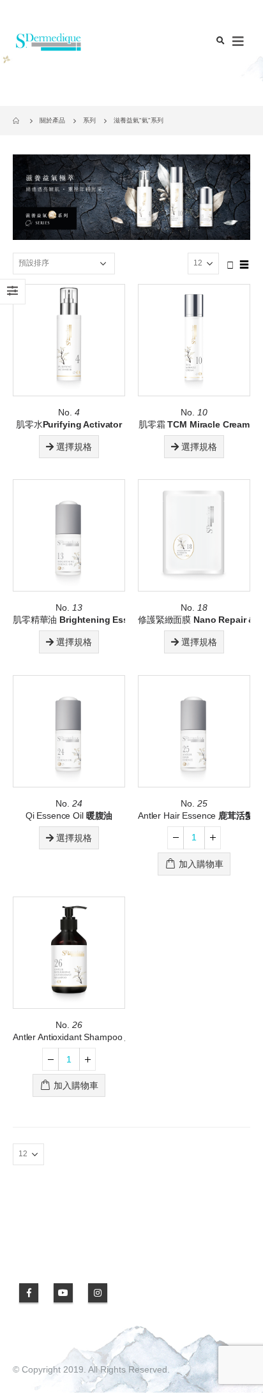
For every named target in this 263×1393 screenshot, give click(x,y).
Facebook (28, 1292)
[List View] (244, 263)
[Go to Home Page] (17, 121)
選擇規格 (74, 447)
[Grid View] (230, 263)
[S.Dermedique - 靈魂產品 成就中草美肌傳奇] (48, 41)
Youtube (63, 1292)
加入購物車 (201, 864)
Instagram (97, 1292)
